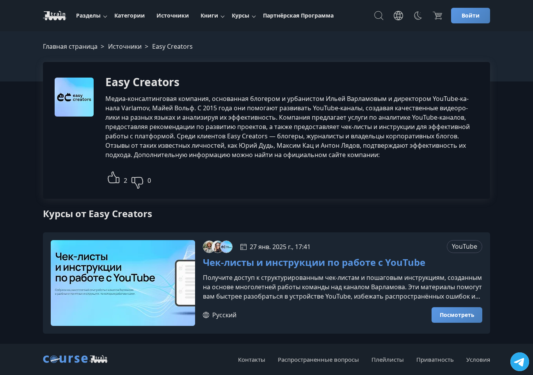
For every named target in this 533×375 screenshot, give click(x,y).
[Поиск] (379, 15)
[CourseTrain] (54, 15)
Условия (478, 359)
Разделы (88, 15)
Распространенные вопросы (318, 359)
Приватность (435, 359)
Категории (129, 15)
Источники (172, 15)
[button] (113, 176)
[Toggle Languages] (398, 15)
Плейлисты (387, 359)
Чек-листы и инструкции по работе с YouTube (314, 262)
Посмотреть (457, 314)
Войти (471, 15)
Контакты (251, 359)
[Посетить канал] (519, 361)
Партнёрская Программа (298, 15)
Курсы (240, 15)
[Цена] (437, 15)
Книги (209, 15)
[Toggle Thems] (418, 15)
